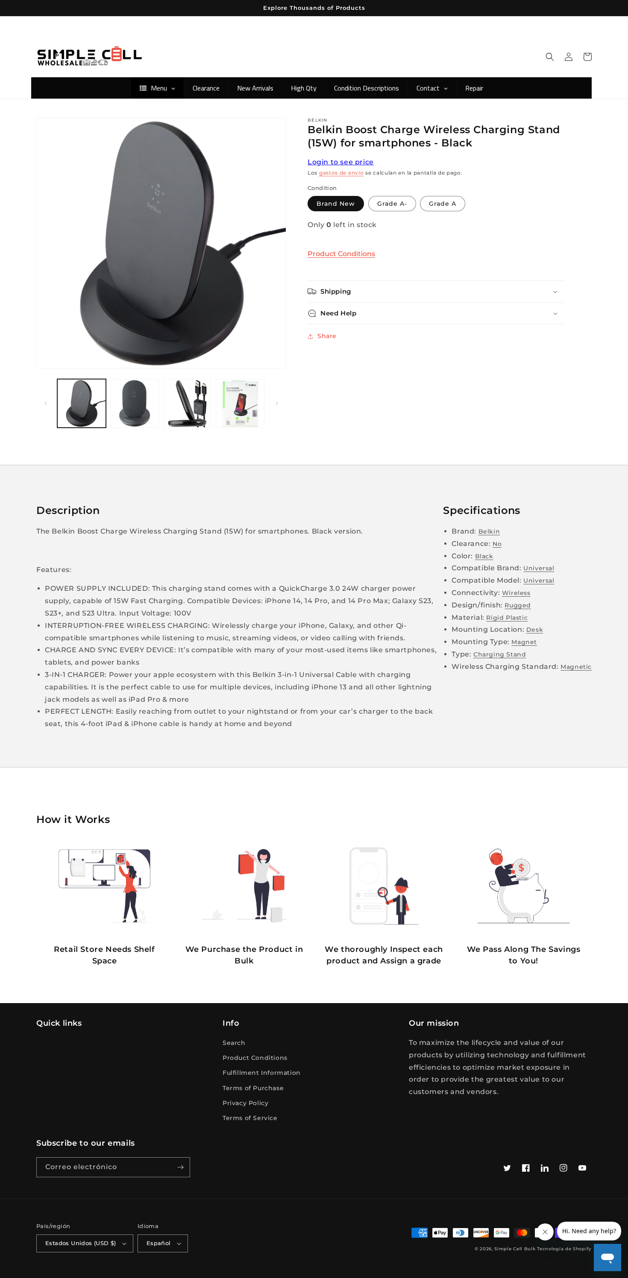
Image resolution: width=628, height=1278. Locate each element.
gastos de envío (341, 172)
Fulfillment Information (262, 1073)
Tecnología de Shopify (564, 1248)
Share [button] (327, 336)
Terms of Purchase (253, 1088)
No (497, 544)
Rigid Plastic (507, 617)
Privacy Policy (245, 1103)
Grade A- (392, 203)
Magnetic (576, 667)
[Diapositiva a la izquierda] (45, 403)
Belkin (489, 531)
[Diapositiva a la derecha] (276, 403)
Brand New (336, 203)
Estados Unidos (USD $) (80, 1243)
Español (159, 1243)
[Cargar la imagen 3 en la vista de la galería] (187, 403)
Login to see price (341, 162)
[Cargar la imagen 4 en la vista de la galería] (240, 403)
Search (234, 1043)
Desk (534, 629)
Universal (538, 568)
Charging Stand (499, 654)
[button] (549, 56)
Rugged (518, 605)
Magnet (524, 642)
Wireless (516, 593)
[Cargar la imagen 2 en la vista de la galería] (134, 403)
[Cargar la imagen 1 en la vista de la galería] (81, 403)
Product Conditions (341, 254)
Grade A (442, 203)
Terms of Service (250, 1118)
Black (484, 556)
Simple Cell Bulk (514, 1248)
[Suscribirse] (180, 1167)
